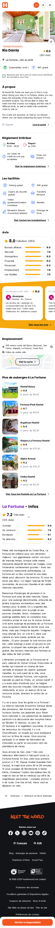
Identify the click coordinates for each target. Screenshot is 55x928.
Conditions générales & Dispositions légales (27, 894)
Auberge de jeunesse (12, 46)
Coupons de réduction (20, 901)
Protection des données (27, 887)
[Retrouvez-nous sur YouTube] (31, 833)
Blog (11, 853)
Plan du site (41, 907)
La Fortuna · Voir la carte (19, 59)
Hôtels (43, 853)
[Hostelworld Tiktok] (44, 833)
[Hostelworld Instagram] (24, 833)
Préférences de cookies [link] (27, 914)
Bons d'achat (39, 901)
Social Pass (37, 860)
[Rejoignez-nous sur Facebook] (10, 833)
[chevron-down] (28, 517)
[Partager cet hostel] (51, 41)
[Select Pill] (36, 5)
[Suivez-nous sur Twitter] (17, 833)
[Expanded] (6, 795)
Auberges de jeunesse (27, 853)
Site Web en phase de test (21, 907)
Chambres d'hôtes (21, 860)
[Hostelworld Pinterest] (37, 833)
